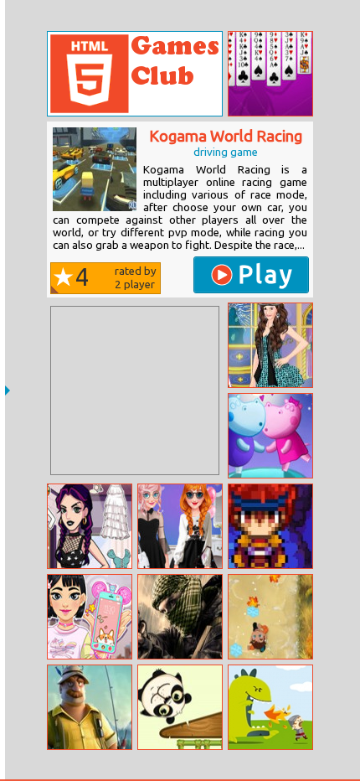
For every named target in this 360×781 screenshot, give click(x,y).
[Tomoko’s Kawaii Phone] (89, 616)
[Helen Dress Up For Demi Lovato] (270, 345)
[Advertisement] (135, 390)
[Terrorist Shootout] (180, 616)
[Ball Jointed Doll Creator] (89, 526)
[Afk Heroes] (270, 526)
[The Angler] (89, 707)
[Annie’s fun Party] (180, 526)
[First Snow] (270, 616)
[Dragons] (270, 707)
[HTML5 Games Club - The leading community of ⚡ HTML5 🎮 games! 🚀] (135, 73)
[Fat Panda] (180, 707)
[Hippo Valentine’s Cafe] (270, 435)
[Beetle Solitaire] (270, 73)
